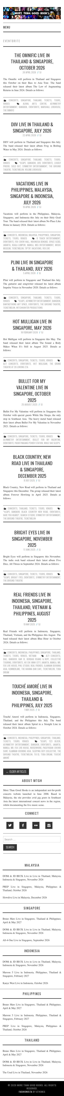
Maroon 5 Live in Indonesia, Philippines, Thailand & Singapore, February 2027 (32, 974)
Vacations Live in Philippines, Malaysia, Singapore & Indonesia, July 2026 (32, 193)
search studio (27, 515)
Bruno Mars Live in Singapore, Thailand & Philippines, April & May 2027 (32, 920)
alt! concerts (10, 363)
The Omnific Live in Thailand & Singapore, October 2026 (32, 61)
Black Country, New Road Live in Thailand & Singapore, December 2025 (32, 466)
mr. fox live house (20, 747)
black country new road (35, 511)
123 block (54, 741)
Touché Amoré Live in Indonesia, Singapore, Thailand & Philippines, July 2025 (32, 695)
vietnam (32, 655)
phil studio (24, 665)
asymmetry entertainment (38, 301)
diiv (39, 163)
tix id (36, 754)
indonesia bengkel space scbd (45, 241)
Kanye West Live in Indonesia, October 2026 (25, 983)
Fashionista (25, 1091)
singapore (26, 100)
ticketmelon (18, 169)
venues (6, 103)
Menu (6, 27)
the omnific (8, 110)
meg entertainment (44, 245)
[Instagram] (48, 825)
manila (30, 245)
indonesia (23, 235)
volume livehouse (33, 169)
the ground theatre (50, 304)
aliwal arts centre (35, 103)
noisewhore (36, 747)
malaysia (33, 235)
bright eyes (17, 577)
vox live (46, 248)
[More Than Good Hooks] (32, 12)
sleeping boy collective (44, 751)
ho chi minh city (32, 662)
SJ (40, 72)
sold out (16, 166)
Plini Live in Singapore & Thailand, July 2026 (32, 265)
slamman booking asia (20, 751)
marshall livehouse (50, 107)
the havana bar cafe (31, 669)
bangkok (23, 107)
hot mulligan (40, 363)
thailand (37, 100)
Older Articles (16, 771)
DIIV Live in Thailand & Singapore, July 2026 (32, 127)
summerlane (14, 669)
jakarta (6, 245)
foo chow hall (22, 241)
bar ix (21, 659)
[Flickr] (35, 825)
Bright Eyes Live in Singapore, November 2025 (32, 538)
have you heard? (11, 515)
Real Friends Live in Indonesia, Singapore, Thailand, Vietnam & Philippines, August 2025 (32, 607)
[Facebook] (22, 825)
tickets (48, 100)
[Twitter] (10, 825)
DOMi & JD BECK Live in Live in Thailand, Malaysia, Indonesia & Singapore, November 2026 (32, 877)
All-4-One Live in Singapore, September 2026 (26, 940)
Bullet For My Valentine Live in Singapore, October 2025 (32, 390)
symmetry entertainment (34, 166)
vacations (36, 248)
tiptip (28, 248)
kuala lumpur (19, 245)
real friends (37, 665)
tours (57, 100)
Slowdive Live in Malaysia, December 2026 (25, 897)
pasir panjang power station (29, 443)
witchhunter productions (29, 307)
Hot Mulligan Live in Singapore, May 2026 (32, 324)
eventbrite (34, 107)
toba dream (46, 754)
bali (5, 659)
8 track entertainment (48, 238)
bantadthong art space (15, 304)
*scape (22, 163)
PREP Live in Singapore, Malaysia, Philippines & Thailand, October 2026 (32, 888)
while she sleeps (52, 443)
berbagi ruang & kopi (38, 659)
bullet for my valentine (46, 439)
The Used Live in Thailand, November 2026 (25, 1072)
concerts (13, 100)
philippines (43, 235)
